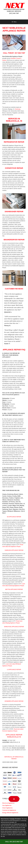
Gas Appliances (6, 805)
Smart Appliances (7, 808)
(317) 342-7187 (14, 13)
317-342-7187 (20, 53)
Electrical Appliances (8, 803)
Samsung (17, 109)
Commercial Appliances (9, 810)
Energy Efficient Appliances (10, 812)
